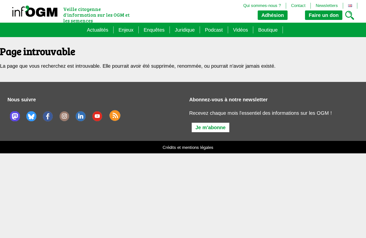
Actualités (97, 30)
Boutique (268, 30)
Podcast (214, 30)
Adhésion (272, 15)
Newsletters (327, 5)
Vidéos (240, 30)
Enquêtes (154, 30)
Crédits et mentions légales (188, 147)
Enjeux (126, 30)
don (324, 15)
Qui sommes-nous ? (262, 5)
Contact (298, 5)
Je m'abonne (210, 127)
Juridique (185, 30)
